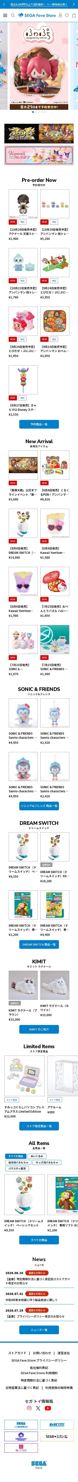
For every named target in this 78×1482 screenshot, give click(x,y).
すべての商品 (39, 1240)
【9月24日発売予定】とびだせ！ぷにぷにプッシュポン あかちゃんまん (23, 349)
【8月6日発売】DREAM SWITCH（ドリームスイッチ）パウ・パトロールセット (23, 550)
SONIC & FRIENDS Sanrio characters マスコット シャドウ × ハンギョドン (54, 789)
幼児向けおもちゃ (18, 1162)
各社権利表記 (39, 1367)
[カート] (74, 15)
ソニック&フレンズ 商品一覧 (39, 806)
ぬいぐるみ (37, 1156)
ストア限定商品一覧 (39, 1126)
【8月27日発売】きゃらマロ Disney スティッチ (22, 407)
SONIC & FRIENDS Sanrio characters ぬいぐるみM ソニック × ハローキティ (23, 735)
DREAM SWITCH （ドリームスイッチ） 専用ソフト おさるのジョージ (23, 927)
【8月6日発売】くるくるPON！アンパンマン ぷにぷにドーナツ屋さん (54, 492)
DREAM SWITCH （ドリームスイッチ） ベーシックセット (23, 869)
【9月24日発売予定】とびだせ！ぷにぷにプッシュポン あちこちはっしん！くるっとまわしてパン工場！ (54, 290)
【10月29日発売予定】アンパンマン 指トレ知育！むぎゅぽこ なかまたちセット (54, 231)
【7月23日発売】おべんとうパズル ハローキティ (54, 608)
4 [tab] (42, 112)
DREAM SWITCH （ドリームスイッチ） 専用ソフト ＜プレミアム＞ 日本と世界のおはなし (54, 927)
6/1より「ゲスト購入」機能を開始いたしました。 (39, 4)
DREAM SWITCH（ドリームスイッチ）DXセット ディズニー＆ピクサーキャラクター (54, 874)
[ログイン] (60, 15)
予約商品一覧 (39, 424)
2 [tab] (36, 112)
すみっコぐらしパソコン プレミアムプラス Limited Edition (24, 1109)
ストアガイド (17, 1353)
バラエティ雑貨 (17, 1168)
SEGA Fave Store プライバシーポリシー (39, 1360)
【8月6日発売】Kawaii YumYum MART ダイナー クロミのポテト (23, 608)
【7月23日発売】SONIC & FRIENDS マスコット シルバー (54, 667)
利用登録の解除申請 (59, 1387)
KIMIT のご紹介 (39, 1029)
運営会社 (64, 1353)
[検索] (13, 15)
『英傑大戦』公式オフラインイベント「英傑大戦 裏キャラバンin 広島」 (23, 492)
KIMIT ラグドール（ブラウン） (23, 1012)
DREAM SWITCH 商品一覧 (39, 944)
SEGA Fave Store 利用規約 (39, 1373)
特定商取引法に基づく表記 (39, 1380)
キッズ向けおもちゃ (47, 1162)
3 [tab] (39, 112)
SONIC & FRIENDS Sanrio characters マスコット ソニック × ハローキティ (54, 735)
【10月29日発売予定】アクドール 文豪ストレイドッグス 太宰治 (23, 231)
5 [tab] (45, 112)
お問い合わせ (42, 1353)
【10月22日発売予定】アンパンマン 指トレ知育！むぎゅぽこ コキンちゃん (23, 290)
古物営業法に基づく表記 (22, 1387)
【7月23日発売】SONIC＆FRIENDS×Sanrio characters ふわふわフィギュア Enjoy (22, 667)
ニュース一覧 (39, 1330)
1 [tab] (33, 112)
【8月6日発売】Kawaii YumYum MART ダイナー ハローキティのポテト (54, 550)
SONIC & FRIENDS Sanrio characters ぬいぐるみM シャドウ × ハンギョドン (23, 789)
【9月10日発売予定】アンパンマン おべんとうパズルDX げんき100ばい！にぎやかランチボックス (54, 349)
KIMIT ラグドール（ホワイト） (54, 1008)
